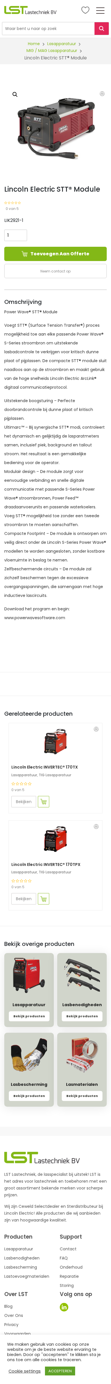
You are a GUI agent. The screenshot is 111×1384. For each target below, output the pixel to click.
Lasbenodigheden (22, 1258)
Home (34, 44)
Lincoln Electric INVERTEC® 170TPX (46, 864)
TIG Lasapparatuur (55, 775)
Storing (67, 1285)
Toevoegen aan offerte (59, 253)
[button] (102, 93)
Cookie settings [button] (25, 1371)
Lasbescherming (20, 1267)
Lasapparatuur (61, 44)
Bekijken (24, 802)
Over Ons (13, 1315)
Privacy (11, 1324)
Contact (68, 1249)
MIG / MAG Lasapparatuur (51, 50)
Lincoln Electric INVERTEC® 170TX (44, 767)
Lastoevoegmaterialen (26, 1276)
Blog (8, 1306)
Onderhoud (71, 1267)
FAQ (64, 1258)
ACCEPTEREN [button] (60, 1371)
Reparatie (69, 1276)
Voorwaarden (17, 1334)
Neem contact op (55, 271)
